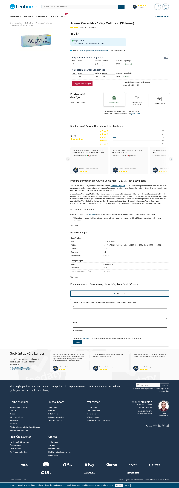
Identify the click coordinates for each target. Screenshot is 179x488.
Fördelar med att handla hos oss (59, 452)
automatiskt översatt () (84, 156)
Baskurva (98, 61)
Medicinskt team (15, 449)
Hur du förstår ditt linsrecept (19, 442)
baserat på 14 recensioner (88, 27)
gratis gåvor (135, 113)
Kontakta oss (53, 455)
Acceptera (119, 485)
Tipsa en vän (91, 414)
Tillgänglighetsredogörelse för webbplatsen (25, 427)
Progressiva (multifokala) (44, 23)
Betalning (13, 414)
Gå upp (26, 480)
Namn (75, 322)
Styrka (80, 61)
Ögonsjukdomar (15, 445)
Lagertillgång (127, 61)
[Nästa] (171, 158)
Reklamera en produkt (56, 417)
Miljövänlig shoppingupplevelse (98, 420)
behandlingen (87, 338)
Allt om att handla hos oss (19, 407)
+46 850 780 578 (146, 411)
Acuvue (30, 25)
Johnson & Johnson (18, 25)
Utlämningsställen (16, 417)
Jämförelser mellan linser (19, 452)
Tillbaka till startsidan (16, 480)
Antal (74, 61)
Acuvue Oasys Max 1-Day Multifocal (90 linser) (94, 51)
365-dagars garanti (55, 420)
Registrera (164, 385)
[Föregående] (68, 158)
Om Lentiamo (53, 442)
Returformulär (53, 414)
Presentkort (14, 420)
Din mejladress (78, 330)
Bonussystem (92, 407)
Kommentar (77, 307)
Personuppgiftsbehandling (19, 430)
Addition (105, 61)
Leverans (13, 410)
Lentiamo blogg (54, 449)
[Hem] (10, 23)
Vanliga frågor (53, 407)
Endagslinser (29, 23)
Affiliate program (93, 417)
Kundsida (51, 410)
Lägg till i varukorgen (82, 83)
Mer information (107, 485)
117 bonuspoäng (89, 43)
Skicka (77, 342)
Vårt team (51, 445)
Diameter (119, 61)
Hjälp (166, 58)
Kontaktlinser (18, 23)
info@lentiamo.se (146, 414)
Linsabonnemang (93, 410)
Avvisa (127, 485)
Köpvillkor (13, 424)
